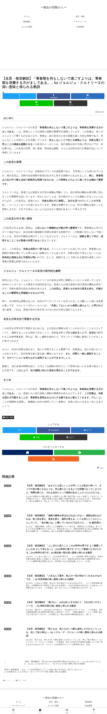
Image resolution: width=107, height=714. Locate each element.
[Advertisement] (53, 50)
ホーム (18, 702)
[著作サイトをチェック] (27, 452)
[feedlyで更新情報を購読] (79, 452)
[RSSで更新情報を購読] (53, 458)
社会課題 (88, 706)
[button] (70, 103)
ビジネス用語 (53, 706)
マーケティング (18, 706)
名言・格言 (9, 417)
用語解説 (88, 702)
